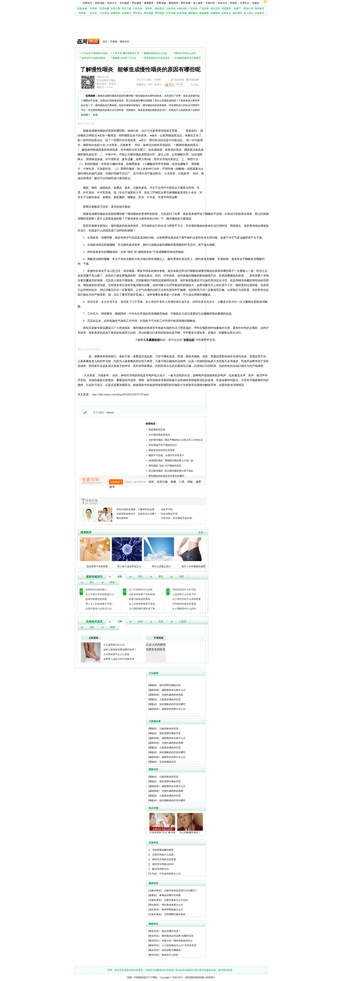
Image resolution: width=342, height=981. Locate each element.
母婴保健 (161, 3)
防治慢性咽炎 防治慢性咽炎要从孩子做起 (171, 470)
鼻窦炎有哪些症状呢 (170, 895)
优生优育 (215, 8)
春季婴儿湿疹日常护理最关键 (118, 659)
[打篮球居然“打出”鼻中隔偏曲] (162, 821)
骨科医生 (159, 8)
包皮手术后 (167, 509)
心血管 (182, 621)
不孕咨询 (158, 638)
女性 (119, 576)
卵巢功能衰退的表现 (139, 599)
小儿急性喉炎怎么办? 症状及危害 (179, 945)
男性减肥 (148, 13)
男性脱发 (159, 13)
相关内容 (179, 79)
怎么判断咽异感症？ (190, 832)
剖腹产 (237, 8)
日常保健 (171, 13)
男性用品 (137, 13)
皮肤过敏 (162, 481)
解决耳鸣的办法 (160, 869)
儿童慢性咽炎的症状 (170, 699)
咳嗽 (173, 481)
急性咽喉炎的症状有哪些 (172, 704)
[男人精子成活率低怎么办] (127, 549)
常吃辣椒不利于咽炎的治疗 (163, 445)
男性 (140, 576)
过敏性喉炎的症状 (168, 728)
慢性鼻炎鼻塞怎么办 (172, 904)
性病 (161, 621)
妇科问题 (182, 8)
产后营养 (204, 8)
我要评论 (141, 84)
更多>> (202, 532)
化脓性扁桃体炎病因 (172, 694)
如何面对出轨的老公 (96, 589)
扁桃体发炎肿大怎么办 (173, 709)
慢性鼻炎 (154, 904)
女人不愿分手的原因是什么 (100, 594)
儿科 (119, 621)
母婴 (181, 576)
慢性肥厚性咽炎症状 (170, 685)
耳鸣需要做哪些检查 (163, 850)
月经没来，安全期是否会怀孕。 (177, 518)
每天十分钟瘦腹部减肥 (193, 566)
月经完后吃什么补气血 (184, 589)
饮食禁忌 (259, 13)
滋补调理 (237, 13)
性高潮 (82, 13)
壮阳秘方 (126, 13)
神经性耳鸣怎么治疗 (185, 53)
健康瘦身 (193, 13)
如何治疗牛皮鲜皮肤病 (93, 58)
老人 (91, 582)
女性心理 (115, 8)
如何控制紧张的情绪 (96, 599)
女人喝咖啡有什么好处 (184, 608)
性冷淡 (93, 13)
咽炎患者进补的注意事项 (162, 450)
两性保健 (185, 3)
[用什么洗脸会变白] (159, 549)
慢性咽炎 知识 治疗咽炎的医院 (165, 465)
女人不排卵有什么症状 (141, 589)
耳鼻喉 (113, 41)
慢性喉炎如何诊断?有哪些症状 (178, 935)
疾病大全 (112, 3)
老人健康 (198, 3)
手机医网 (194, 79)
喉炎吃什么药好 (170, 954)
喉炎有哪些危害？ (171, 931)
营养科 (148, 8)
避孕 (112, 486)
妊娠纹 (255, 3)
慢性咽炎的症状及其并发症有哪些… (168, 476)
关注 (171, 84)
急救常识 (226, 13)
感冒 (151, 481)
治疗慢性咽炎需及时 (159, 434)
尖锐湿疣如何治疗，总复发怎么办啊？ (136, 513)
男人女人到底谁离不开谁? (99, 603)
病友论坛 (222, 3)
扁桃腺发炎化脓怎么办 (173, 690)
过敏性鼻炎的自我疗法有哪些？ (180, 890)
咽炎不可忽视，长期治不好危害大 (166, 455)
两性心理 (248, 8)
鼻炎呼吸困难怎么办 (172, 909)
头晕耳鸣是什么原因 (163, 854)
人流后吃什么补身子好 (184, 594)
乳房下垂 (126, 8)
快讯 (112, 582)
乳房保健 (104, 8)
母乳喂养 (226, 8)
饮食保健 (182, 13)
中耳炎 (152, 873)
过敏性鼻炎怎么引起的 (176, 900)
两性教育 (259, 8)
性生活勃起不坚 (169, 513)
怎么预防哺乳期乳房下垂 (142, 608)
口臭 (181, 481)
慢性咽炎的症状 (157, 429)
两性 (161, 576)
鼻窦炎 (152, 895)
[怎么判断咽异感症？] (190, 821)
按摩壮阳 (115, 13)
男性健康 (136, 3)
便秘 (190, 481)
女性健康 (124, 3)
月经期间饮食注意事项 (184, 603)
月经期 (93, 8)
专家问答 (210, 3)
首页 (105, 41)
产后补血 (193, 8)
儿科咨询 (171, 8)
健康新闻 (173, 3)
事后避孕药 (122, 518)
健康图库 (149, 3)
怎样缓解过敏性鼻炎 (174, 914)
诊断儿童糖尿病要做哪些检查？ (120, 649)
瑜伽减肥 (204, 13)
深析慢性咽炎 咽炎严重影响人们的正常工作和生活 (176, 440)
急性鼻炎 (154, 909)
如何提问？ (116, 482)
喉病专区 (154, 931)
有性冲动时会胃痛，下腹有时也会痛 (135, 509)
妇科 (140, 621)
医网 (129, 977)
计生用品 (104, 13)
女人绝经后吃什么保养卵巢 (186, 599)
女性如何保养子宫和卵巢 (142, 594)
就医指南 (99, 3)
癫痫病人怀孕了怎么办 (124, 58)
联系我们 (210, 977)
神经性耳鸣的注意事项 (164, 859)
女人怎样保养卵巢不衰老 (142, 603)
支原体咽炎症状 (167, 761)
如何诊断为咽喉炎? (172, 950)
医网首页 (87, 3)
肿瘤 (112, 627)
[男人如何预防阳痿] (91, 652)
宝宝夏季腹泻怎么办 (114, 644)
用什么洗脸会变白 (161, 566)
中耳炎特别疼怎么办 (170, 873)
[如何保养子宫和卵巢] (95, 549)
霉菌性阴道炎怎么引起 (155, 53)
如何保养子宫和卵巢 (97, 566)
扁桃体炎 (154, 690)
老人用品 (248, 13)
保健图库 (215, 13)
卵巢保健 (82, 8)
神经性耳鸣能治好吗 (163, 864)
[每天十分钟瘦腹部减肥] (191, 549)
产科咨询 (137, 8)
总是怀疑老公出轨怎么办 (99, 608)
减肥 (198, 481)
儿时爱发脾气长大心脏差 (116, 654)
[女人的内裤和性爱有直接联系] (156, 646)
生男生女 (244, 3)
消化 (91, 627)
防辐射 (233, 3)
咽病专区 (124, 41)
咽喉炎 (152, 685)
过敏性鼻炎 (155, 890)
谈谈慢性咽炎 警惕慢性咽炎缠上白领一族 (171, 460)
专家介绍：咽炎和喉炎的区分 (177, 940)
